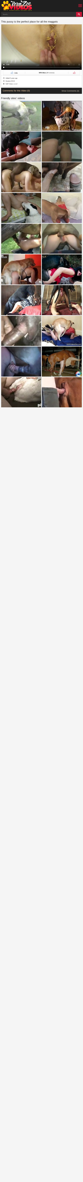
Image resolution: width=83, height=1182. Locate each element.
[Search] (79, 14)
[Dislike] (74, 72)
